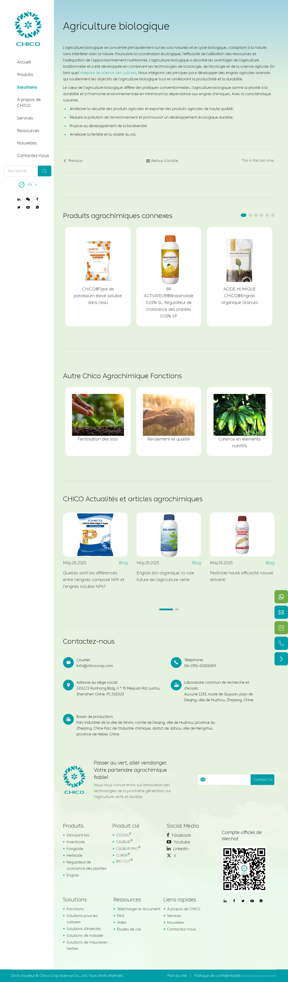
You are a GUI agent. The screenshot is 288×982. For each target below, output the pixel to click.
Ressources (28, 130)
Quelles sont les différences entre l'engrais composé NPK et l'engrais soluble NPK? (93, 580)
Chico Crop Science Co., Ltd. (64, 975)
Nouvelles (27, 143)
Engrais (73, 875)
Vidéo (122, 922)
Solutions (27, 87)
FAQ (120, 916)
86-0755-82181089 (200, 666)
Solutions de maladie (85, 935)
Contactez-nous (33, 155)
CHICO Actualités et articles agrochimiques (132, 499)
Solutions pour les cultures (82, 919)
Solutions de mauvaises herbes (87, 945)
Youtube (181, 842)
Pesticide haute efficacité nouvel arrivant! (241, 576)
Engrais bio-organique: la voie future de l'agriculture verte (165, 576)
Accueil (24, 62)
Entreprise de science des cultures (107, 73)
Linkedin (180, 848)
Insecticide (76, 842)
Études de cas (129, 929)
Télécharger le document (138, 909)
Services (25, 118)
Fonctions (75, 909)
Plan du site (177, 975)
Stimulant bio (78, 835)
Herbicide (75, 855)
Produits (25, 74)
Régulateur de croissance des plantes (86, 865)
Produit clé (126, 826)
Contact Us (263, 780)
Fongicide (75, 849)
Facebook (181, 835)
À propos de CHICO (29, 102)
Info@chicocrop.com (94, 666)
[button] (243, 215)
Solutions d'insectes (84, 929)
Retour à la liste (162, 161)
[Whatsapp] (281, 596)
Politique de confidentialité (217, 975)
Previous (73, 161)
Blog (123, 562)
